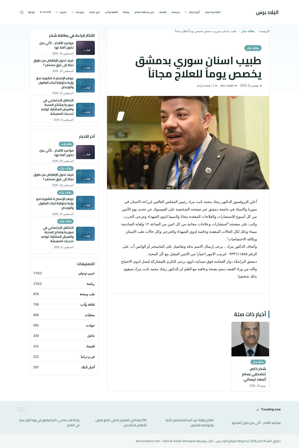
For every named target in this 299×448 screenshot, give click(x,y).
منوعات (79, 12)
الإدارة (31, 12)
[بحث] (21, 12)
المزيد (63, 12)
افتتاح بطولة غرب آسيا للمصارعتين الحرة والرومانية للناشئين (190, 423)
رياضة (126, 12)
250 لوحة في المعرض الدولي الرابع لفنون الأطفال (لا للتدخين (120, 423)
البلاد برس (267, 12)
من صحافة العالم (144, 12)
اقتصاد (163, 12)
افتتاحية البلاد (212, 12)
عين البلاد (94, 12)
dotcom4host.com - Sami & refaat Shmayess (166, 441)
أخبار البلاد (194, 12)
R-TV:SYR (45, 12)
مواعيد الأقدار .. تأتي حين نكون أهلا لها (256, 422)
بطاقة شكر (248, 31)
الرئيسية (264, 31)
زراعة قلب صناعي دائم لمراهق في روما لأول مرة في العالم (49, 423)
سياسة (176, 12)
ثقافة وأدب (111, 12)
